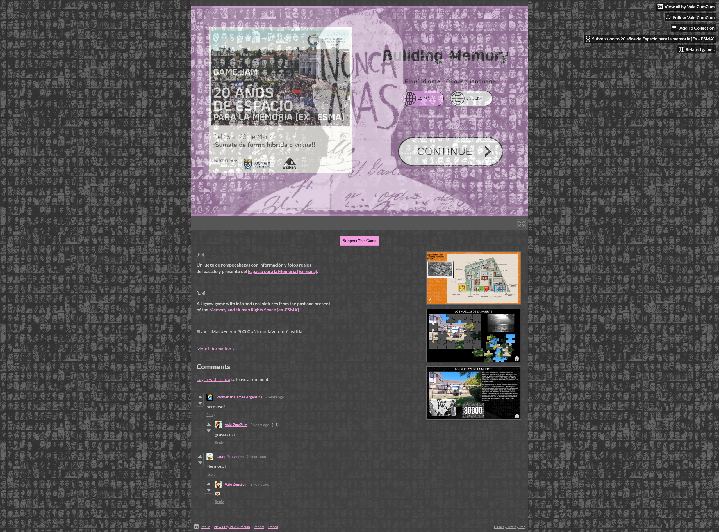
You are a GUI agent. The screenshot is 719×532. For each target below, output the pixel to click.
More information (214, 348)
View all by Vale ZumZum (232, 527)
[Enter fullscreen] (521, 223)
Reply (210, 414)
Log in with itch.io (213, 379)
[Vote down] (200, 403)
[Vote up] (200, 397)
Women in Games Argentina (239, 397)
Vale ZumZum (236, 425)
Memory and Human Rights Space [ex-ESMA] (254, 309)
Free (521, 527)
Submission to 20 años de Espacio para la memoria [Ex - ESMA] (653, 38)
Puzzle (511, 527)
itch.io (205, 527)
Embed (273, 527)
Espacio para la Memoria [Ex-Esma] (282, 271)
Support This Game (359, 240)
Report (259, 527)
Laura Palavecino (230, 456)
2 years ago (274, 397)
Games (499, 527)
